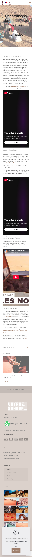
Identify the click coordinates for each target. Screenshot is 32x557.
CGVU (8, 475)
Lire (16, 546)
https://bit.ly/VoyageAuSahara (10, 162)
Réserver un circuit (11, 472)
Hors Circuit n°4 (7, 316)
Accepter (16, 550)
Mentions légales (11, 479)
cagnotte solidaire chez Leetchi (18, 86)
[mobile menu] (29, 2)
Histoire (8, 469)
